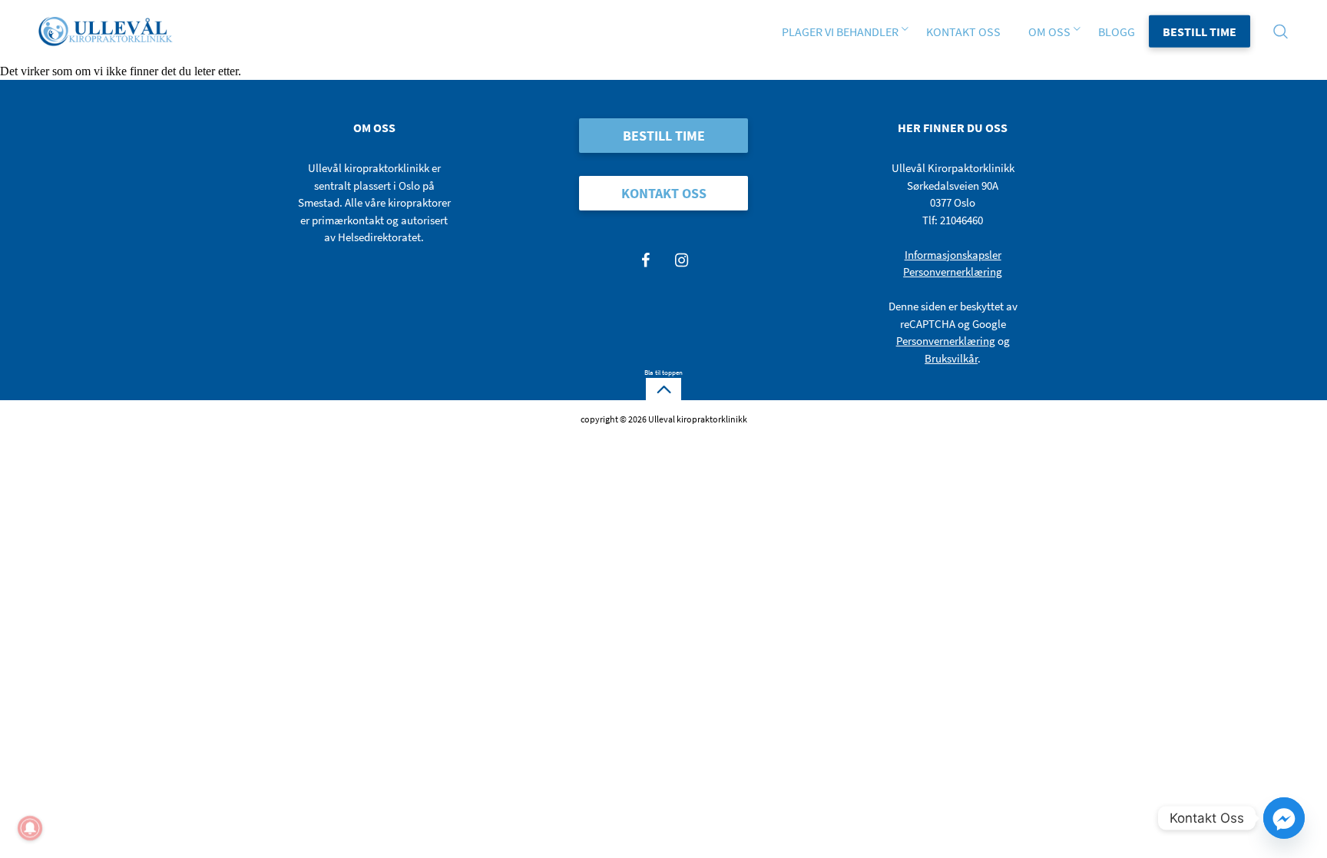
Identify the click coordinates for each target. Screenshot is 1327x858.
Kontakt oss (963, 31)
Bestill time (1199, 31)
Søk (378, 8)
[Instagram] (682, 260)
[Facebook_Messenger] (1284, 818)
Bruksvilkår (951, 358)
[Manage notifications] (30, 828)
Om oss (1049, 31)
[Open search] (1284, 31)
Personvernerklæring (952, 271)
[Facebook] (646, 260)
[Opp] (663, 389)
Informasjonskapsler (953, 254)
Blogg (1116, 31)
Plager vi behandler (840, 31)
